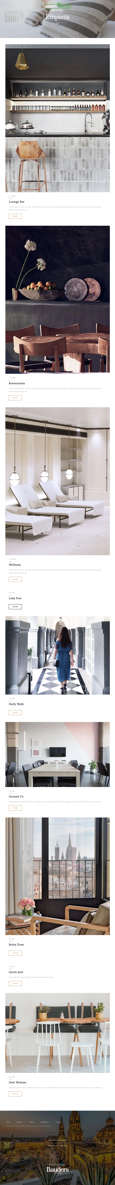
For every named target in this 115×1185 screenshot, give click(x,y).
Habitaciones (44, 1122)
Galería (31, 1122)
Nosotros (19, 1122)
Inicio (8, 1122)
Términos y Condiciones (57, 1140)
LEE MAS (15, 216)
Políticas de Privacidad (57, 1145)
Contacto (58, 1122)
